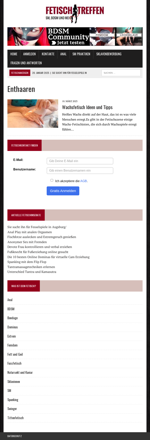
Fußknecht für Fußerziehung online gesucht (37, 252)
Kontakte (48, 54)
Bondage (12, 318)
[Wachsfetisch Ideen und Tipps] (32, 125)
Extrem (11, 336)
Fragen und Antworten (26, 63)
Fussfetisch (14, 363)
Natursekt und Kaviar (20, 372)
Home (13, 54)
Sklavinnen (13, 381)
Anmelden (29, 54)
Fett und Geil (15, 354)
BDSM (10, 309)
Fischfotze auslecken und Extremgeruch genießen (41, 237)
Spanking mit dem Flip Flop (26, 262)
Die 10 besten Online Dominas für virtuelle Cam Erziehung (48, 257)
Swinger (12, 408)
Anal (63, 54)
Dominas (12, 327)
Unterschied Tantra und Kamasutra (31, 272)
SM (9, 390)
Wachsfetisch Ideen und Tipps (87, 106)
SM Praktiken (81, 54)
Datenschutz (14, 436)
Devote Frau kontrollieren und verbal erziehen (39, 247)
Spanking (12, 399)
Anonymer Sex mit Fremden (27, 242)
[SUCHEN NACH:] (121, 72)
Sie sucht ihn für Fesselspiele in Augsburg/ (36, 227)
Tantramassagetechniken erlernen (31, 267)
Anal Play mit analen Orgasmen (29, 232)
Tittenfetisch (15, 417)
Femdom (12, 345)
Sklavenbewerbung (108, 54)
